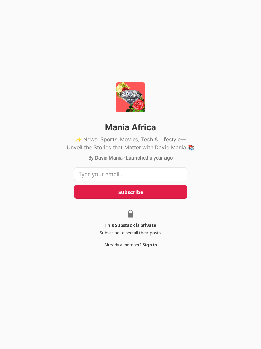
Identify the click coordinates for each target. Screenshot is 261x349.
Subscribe (130, 191)
